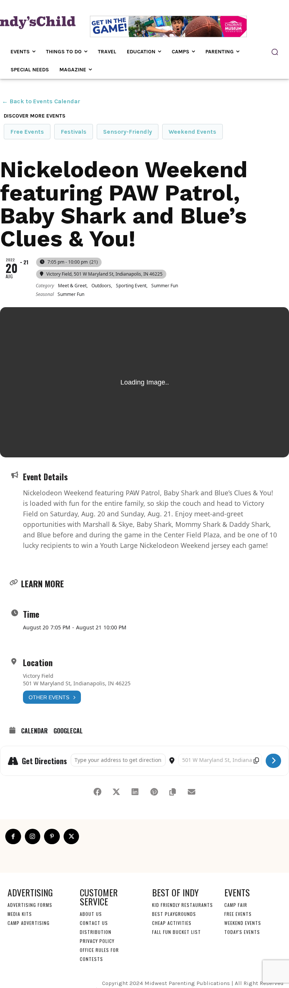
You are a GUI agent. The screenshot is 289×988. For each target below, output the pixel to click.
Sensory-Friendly (127, 131)
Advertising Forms (30, 905)
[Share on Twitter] (116, 792)
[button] (275, 52)
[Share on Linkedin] (135, 792)
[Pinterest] (52, 837)
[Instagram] (33, 837)
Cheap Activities (172, 923)
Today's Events (242, 932)
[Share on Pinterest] (153, 792)
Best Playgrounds (174, 914)
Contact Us (94, 923)
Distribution (95, 932)
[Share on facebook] (97, 792)
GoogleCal (68, 731)
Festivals (74, 131)
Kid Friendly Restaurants (182, 905)
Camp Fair (235, 905)
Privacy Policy (97, 941)
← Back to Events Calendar (41, 101)
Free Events (27, 131)
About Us (91, 914)
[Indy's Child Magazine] (34, 22)
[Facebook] (13, 837)
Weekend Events (192, 131)
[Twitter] (71, 837)
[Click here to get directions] (273, 761)
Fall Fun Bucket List (176, 932)
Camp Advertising (29, 923)
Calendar (34, 731)
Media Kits (20, 914)
